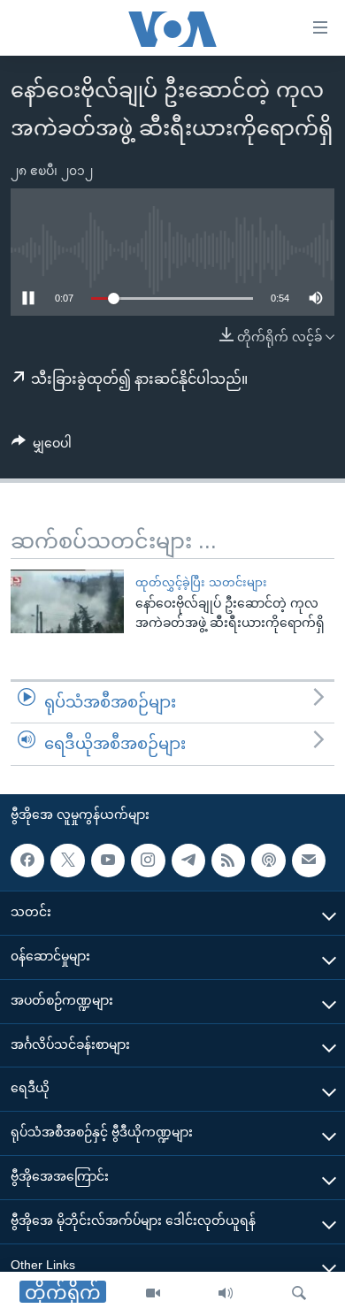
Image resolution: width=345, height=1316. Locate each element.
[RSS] (228, 860)
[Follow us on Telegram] (188, 860)
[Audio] (225, 1294)
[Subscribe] (309, 860)
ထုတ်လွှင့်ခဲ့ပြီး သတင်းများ (201, 582)
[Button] (42, 446)
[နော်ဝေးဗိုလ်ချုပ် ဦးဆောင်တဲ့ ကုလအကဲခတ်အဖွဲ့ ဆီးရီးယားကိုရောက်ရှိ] (67, 601)
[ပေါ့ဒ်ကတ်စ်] (268, 860)
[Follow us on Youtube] (108, 860)
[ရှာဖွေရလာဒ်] (299, 1294)
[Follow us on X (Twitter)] (67, 860)
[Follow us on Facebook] (27, 860)
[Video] (153, 1294)
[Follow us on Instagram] (148, 860)
